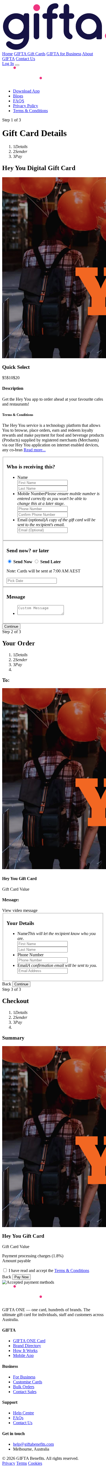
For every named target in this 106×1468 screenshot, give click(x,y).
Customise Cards (27, 1382)
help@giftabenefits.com (33, 1444)
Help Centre (23, 1413)
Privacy (8, 1463)
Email (57, 965)
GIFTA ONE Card (29, 1340)
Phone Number (30, 954)
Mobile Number (58, 498)
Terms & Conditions (30, 110)
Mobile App (23, 1355)
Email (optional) (56, 522)
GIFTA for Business (63, 53)
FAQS (18, 101)
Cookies (35, 1463)
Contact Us (25, 58)
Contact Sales (24, 1391)
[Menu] (17, 65)
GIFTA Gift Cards (29, 53)
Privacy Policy (25, 105)
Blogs (18, 96)
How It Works (25, 1350)
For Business (24, 1377)
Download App (26, 91)
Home (7, 53)
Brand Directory (27, 1345)
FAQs (18, 1417)
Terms (21, 1463)
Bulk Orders (23, 1386)
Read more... (35, 450)
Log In (8, 63)
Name (22, 477)
